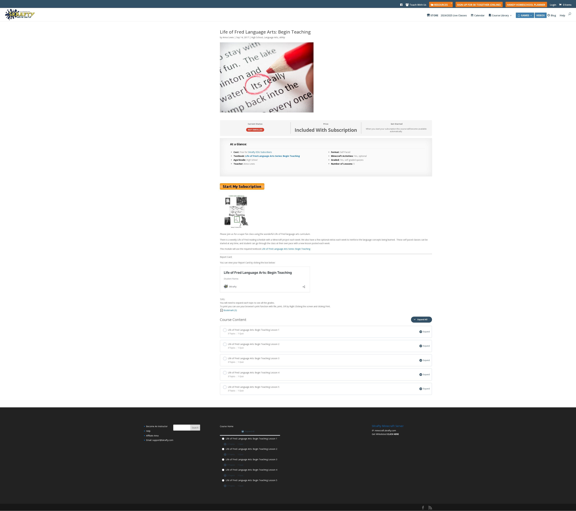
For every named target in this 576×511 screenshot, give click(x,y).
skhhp (282, 37)
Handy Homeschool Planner (526, 5)
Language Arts (271, 37)
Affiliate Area (152, 435)
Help (562, 15)
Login (553, 5)
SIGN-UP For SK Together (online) (479, 5)
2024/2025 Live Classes (454, 15)
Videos (540, 15)
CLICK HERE (393, 434)
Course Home (226, 426)
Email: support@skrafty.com (159, 440)
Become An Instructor (157, 426)
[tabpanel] (326, 225)
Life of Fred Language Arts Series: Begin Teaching (272, 156)
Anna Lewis (228, 37)
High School (257, 37)
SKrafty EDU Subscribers (260, 152)
